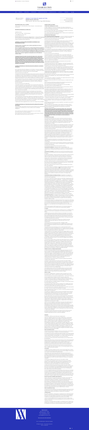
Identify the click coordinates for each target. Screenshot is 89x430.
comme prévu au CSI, (64, 94)
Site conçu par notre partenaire (44, 417)
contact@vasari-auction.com (44, 415)
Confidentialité (42, 421)
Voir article (65, 95)
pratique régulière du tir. (49, 103)
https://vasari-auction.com (65, 139)
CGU (37, 421)
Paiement (27, 1)
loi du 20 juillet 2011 (50, 29)
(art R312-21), (58, 78)
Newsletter (19, 1)
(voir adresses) (22, 107)
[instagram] (71, 1)
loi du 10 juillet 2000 (61, 28)
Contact (23, 1)
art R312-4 (63, 83)
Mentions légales (49, 421)
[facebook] (73, 1)
